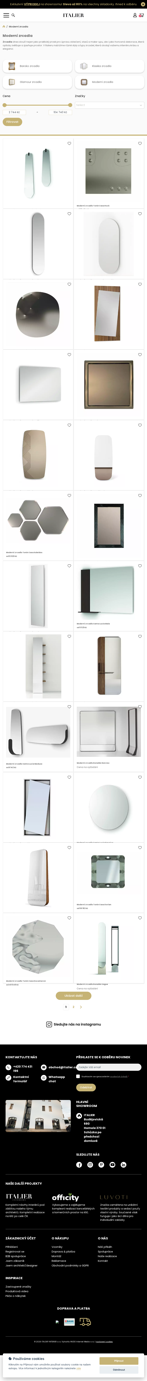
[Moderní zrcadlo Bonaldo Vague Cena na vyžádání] (109, 953)
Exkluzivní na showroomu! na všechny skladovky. (62, 4)
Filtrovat (12, 127)
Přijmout (119, 1360)
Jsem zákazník (15, 1266)
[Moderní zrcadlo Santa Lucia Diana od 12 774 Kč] (38, 672)
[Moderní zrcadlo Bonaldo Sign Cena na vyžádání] (38, 460)
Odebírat (86, 1092)
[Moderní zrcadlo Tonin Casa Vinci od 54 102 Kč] (109, 531)
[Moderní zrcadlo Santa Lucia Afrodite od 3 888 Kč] (38, 179)
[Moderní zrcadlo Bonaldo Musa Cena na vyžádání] (109, 319)
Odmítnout (119, 1369)
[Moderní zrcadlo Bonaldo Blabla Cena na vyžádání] (109, 672)
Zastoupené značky (18, 1292)
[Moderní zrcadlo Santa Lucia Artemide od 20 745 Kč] (109, 249)
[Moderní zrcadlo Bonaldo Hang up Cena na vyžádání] (38, 812)
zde (78, 1368)
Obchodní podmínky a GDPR (70, 1271)
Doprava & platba (63, 1257)
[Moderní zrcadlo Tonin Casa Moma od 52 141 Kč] (109, 390)
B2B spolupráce (16, 1261)
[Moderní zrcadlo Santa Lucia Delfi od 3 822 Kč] (38, 390)
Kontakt (103, 1266)
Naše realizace (107, 1261)
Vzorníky (57, 1252)
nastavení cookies (104, 1347)
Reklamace (59, 1266)
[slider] (4, 110)
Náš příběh (105, 1252)
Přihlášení (12, 1252)
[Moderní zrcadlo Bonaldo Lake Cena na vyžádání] (109, 460)
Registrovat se (15, 1257)
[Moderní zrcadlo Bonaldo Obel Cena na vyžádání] (38, 883)
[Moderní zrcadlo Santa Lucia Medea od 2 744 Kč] (38, 601)
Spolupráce (105, 1257)
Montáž (56, 1261)
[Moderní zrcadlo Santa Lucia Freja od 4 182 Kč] (38, 249)
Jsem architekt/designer (21, 1271)
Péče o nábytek (16, 1301)
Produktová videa (17, 1296)
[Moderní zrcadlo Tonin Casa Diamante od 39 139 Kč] (38, 319)
